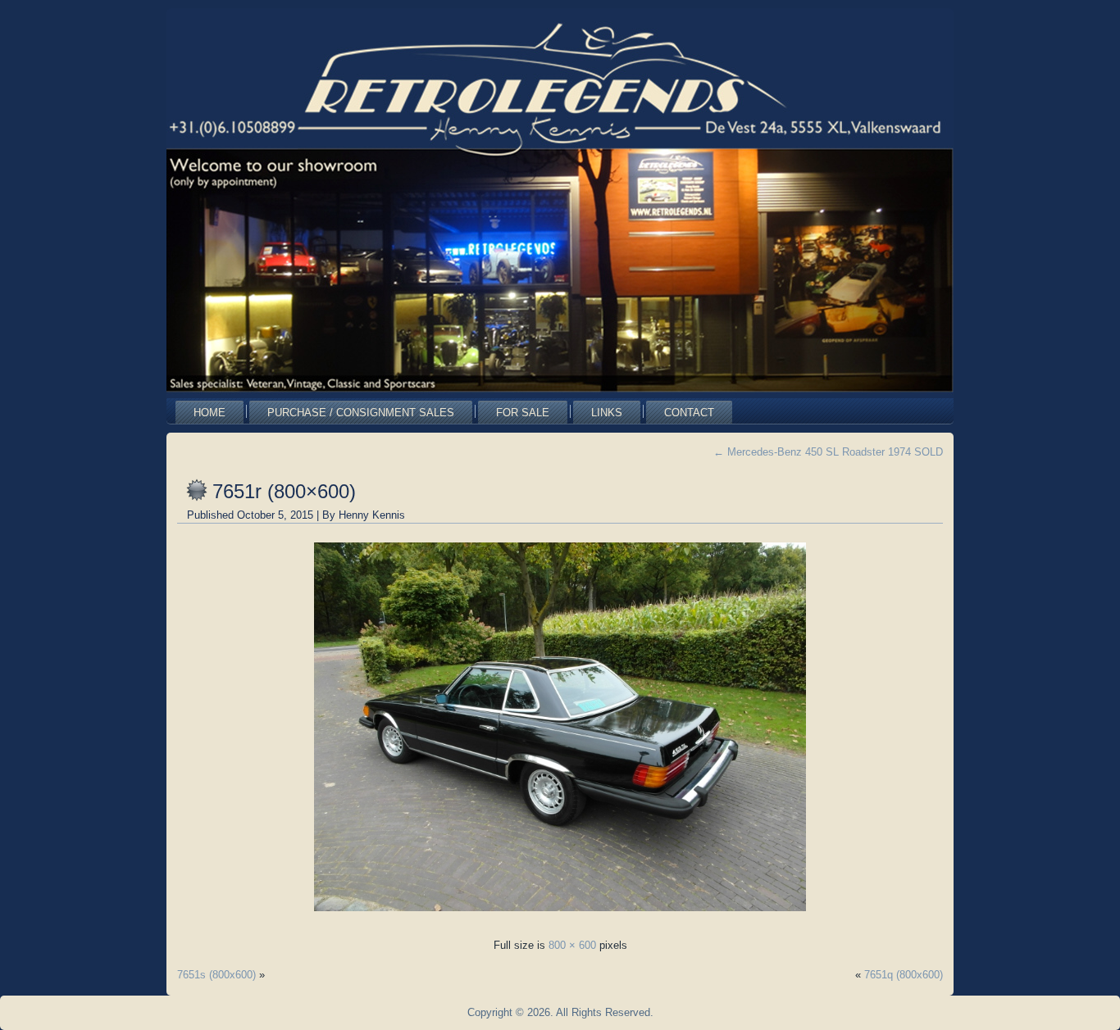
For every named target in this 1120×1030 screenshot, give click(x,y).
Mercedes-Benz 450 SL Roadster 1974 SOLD (828, 452)
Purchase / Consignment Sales (360, 412)
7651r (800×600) (284, 491)
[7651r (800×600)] (560, 916)
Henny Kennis (372, 515)
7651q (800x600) (903, 975)
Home (209, 412)
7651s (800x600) (216, 975)
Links (606, 412)
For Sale (522, 412)
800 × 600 (572, 945)
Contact (689, 412)
